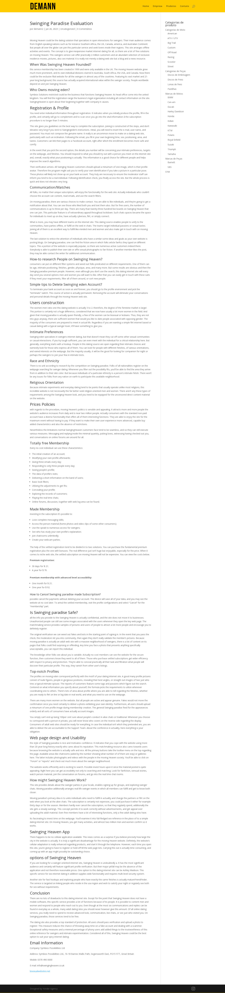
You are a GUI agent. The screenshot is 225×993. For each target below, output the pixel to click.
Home (146, 6)
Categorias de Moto (175, 29)
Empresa (157, 6)
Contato (184, 6)
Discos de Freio (175, 79)
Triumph (172, 149)
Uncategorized (67, 28)
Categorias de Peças (175, 71)
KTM (170, 130)
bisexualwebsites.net (40, 971)
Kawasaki (172, 125)
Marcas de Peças (173, 158)
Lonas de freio (175, 84)
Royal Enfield (174, 139)
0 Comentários (84, 28)
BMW (170, 97)
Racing (171, 57)
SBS (170, 167)
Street (171, 66)
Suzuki (171, 144)
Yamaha (172, 154)
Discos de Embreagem (179, 74)
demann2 (38, 28)
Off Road (172, 52)
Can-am (171, 102)
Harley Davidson (176, 111)
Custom (171, 47)
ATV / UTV (173, 38)
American (172, 33)
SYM (167, 171)
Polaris (171, 135)
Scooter (171, 61)
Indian (171, 120)
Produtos (171, 6)
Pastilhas (172, 88)
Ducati (171, 106)
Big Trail (172, 42)
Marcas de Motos (174, 93)
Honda (171, 116)
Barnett (171, 162)
